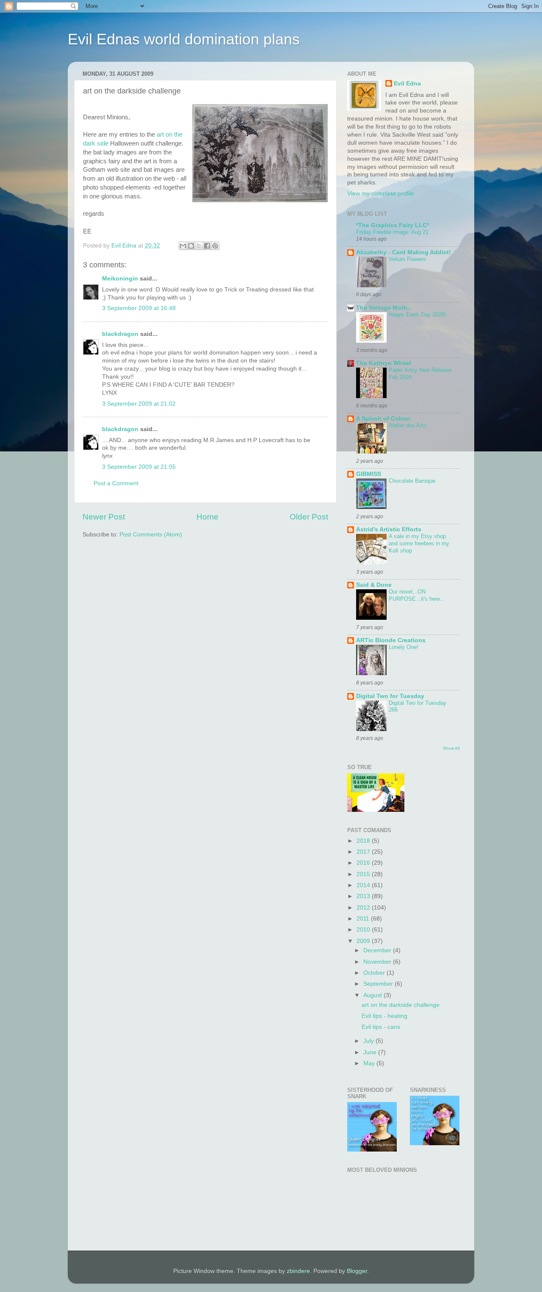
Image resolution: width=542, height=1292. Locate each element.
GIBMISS (368, 474)
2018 (364, 841)
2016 (364, 863)
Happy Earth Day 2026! (417, 314)
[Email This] (183, 246)
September (379, 984)
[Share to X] (199, 246)
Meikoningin (120, 278)
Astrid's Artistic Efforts (388, 529)
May (369, 1063)
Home (207, 516)
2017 (364, 852)
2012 (364, 907)
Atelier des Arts (407, 425)
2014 (364, 885)
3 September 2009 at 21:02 (139, 404)
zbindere (298, 1271)
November (378, 962)
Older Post (309, 516)
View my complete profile (380, 193)
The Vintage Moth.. (383, 308)
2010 (364, 929)
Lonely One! (403, 647)
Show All (451, 748)
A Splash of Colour (383, 418)
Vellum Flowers (407, 259)
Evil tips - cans (381, 1027)
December (378, 950)
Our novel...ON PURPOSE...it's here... (417, 595)
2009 (364, 941)
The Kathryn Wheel (383, 363)
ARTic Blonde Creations (391, 640)
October (375, 973)
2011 (364, 918)
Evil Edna (407, 83)
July (369, 1041)
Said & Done (374, 585)
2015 (364, 874)
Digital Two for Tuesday (390, 696)
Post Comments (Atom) (150, 534)
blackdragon (120, 334)
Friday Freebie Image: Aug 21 (392, 232)
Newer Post (104, 516)
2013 (364, 896)
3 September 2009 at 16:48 (139, 308)
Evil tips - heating (384, 1016)
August (373, 995)
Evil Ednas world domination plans (184, 39)
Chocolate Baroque (412, 481)
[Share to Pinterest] (215, 246)
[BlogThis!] (191, 246)
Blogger (357, 1271)
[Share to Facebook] (207, 246)
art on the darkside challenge (401, 1005)
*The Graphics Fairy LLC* (392, 225)
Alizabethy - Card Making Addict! (403, 252)
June (370, 1052)
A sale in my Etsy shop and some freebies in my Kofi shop (419, 543)
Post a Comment (116, 483)
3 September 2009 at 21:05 (139, 467)
